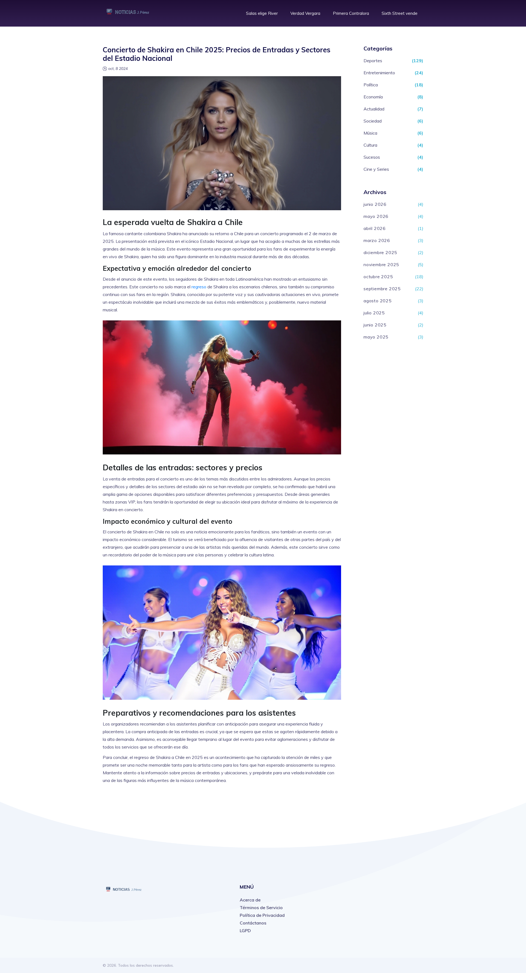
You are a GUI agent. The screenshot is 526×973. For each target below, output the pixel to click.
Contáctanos (253, 923)
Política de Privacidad (262, 915)
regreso (198, 286)
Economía (373, 96)
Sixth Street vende (400, 13)
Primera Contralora (351, 13)
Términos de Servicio (261, 907)
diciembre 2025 (380, 252)
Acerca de (250, 900)
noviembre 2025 (381, 264)
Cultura (370, 145)
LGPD (245, 930)
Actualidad (374, 109)
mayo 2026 (376, 216)
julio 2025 (374, 312)
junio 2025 (375, 325)
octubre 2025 (378, 276)
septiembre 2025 (382, 288)
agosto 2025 (378, 300)
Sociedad (373, 121)
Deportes (373, 60)
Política (371, 84)
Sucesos (372, 157)
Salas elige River (262, 13)
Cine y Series (376, 169)
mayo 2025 (376, 337)
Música (370, 133)
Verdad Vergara (305, 13)
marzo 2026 (377, 240)
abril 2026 (375, 228)
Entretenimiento (379, 72)
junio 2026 (375, 204)
